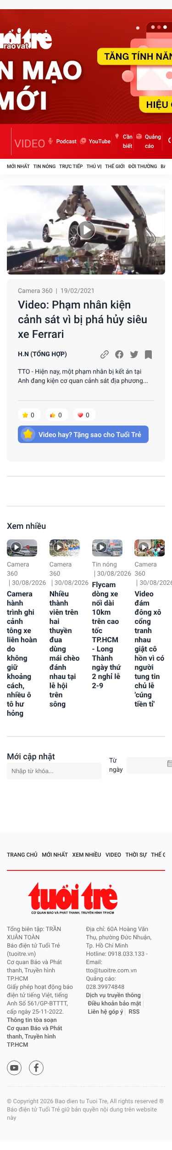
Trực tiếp (71, 166)
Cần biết (128, 141)
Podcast (66, 141)
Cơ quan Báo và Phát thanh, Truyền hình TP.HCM (34, 1037)
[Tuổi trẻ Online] (74, 898)
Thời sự (136, 855)
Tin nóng (44, 166)
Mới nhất (18, 166)
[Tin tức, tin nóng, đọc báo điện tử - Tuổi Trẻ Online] (9, 141)
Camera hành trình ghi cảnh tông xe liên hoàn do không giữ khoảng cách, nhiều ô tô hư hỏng (22, 653)
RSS (134, 1012)
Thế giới (115, 166)
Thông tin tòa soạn (32, 1020)
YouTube (100, 141)
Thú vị (93, 166)
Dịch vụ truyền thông (113, 995)
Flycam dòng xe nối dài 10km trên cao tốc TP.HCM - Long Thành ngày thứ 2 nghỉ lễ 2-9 (106, 635)
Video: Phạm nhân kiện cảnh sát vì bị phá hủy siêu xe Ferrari (82, 319)
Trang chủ (22, 855)
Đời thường (142, 166)
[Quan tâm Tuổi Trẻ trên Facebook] (36, 1067)
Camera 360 (35, 291)
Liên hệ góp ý (105, 1012)
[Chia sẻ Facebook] (119, 354)
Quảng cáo (153, 141)
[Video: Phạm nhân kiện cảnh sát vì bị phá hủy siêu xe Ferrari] (86, 230)
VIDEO (29, 143)
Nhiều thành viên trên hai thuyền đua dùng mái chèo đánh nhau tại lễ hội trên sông (65, 648)
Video (113, 855)
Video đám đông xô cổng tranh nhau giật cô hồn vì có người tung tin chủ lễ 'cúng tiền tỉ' (149, 648)
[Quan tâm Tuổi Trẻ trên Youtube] (14, 1067)
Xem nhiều (26, 526)
